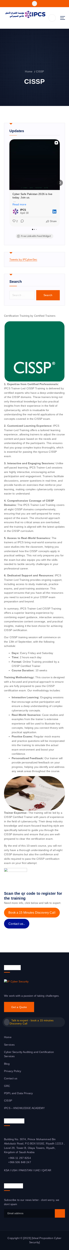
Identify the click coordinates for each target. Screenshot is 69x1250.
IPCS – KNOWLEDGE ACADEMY (24, 1108)
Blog (7, 1063)
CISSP (40, 71)
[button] (9, 183)
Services (9, 1044)
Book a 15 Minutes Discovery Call (31, 912)
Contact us (10, 1078)
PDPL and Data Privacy (18, 1093)
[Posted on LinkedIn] (54, 211)
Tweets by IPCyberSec (23, 259)
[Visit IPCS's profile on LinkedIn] (15, 211)
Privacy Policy (12, 1071)
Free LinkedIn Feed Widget (36, 236)
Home (28, 71)
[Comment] (21, 221)
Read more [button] (19, 204)
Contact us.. (16, 923)
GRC (7, 1085)
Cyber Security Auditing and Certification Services (29, 1054)
